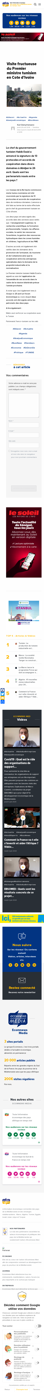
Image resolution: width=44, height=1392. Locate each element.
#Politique (18, 352)
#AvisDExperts (10, 835)
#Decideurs (29, 343)
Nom (11, 421)
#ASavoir (10, 117)
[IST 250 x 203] (24, 613)
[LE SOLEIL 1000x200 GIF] (22, 37)
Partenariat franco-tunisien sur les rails (22, 321)
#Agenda (33, 117)
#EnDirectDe (29, 348)
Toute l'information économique (21, 4)
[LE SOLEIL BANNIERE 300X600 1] (24, 542)
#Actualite (22, 117)
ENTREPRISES (8, 1285)
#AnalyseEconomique (16, 120)
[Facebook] (3, 690)
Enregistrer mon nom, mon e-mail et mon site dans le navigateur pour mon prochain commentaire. (24, 454)
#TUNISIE (30, 352)
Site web (12, 441)
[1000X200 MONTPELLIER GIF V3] (22, 918)
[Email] (3, 698)
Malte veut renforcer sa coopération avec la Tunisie (23, 314)
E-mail (11, 431)
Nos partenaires (17, 1228)
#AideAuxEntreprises (26, 752)
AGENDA (6, 1271)
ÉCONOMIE (7, 1256)
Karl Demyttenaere (25, 125)
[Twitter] (3, 694)
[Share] (3, 702)
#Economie (16, 348)
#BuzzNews (33, 120)
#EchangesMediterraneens (16, 881)
